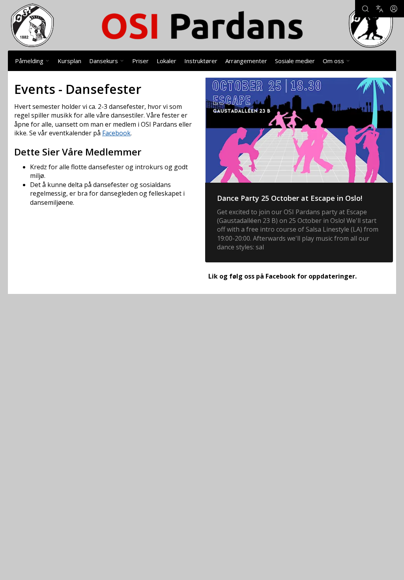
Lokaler (166, 61)
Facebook (116, 133)
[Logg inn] (394, 9)
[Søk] (365, 9)
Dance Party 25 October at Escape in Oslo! (289, 198)
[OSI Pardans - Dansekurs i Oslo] (202, 25)
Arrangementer (246, 61)
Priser (140, 61)
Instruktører (200, 61)
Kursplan (69, 61)
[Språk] (379, 9)
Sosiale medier (295, 61)
